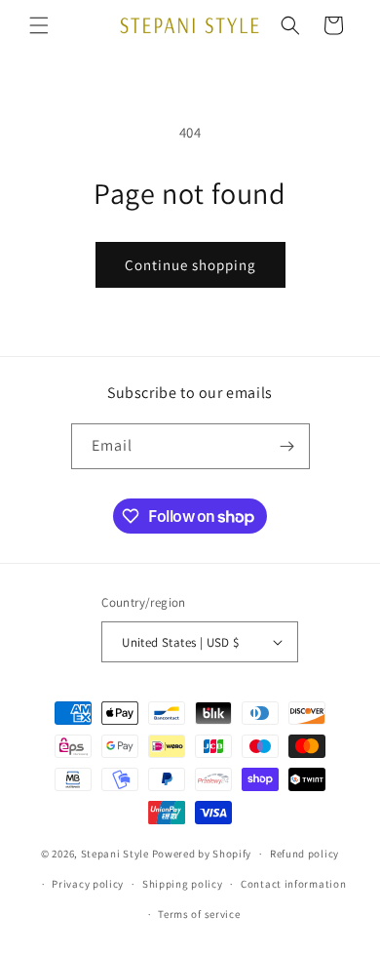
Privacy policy (88, 884)
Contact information (293, 884)
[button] (39, 25)
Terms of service (199, 914)
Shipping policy (182, 884)
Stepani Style (115, 853)
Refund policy (304, 853)
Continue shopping (190, 265)
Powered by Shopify (202, 853)
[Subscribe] (287, 446)
